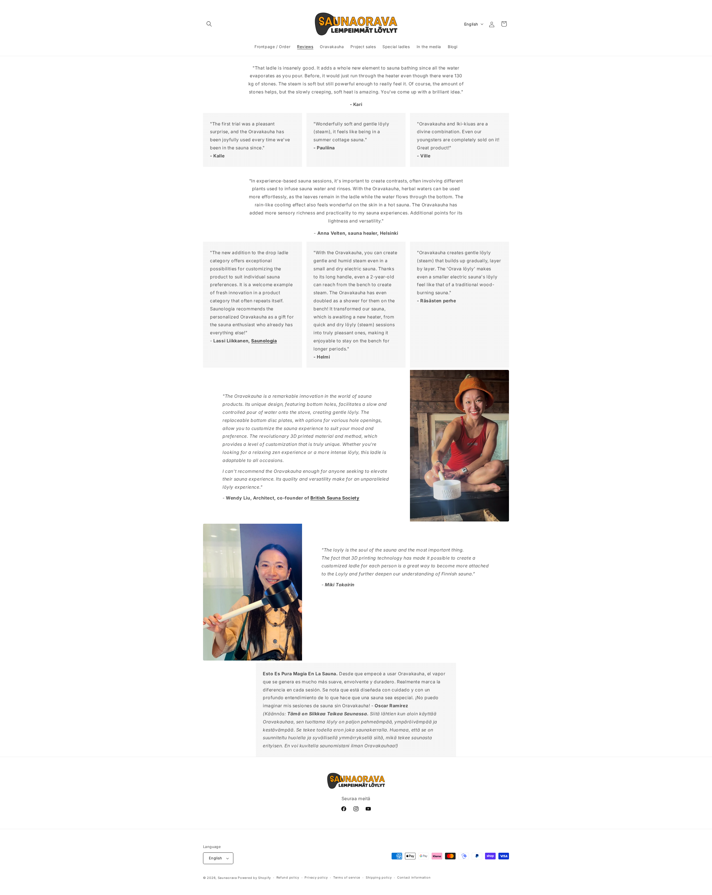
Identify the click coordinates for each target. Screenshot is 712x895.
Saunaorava (227, 878)
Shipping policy (379, 877)
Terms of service (346, 877)
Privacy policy (316, 877)
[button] (209, 24)
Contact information (414, 877)
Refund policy (287, 877)
